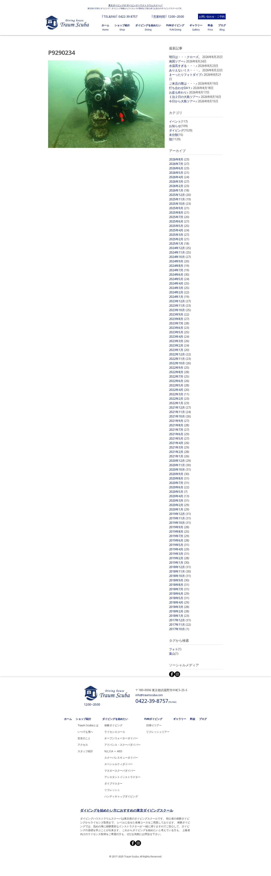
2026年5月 (179, 173)
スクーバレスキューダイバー (121, 757)
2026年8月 (179, 159)
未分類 (176, 135)
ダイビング (180, 130)
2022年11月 (180, 359)
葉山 (173, 654)
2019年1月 (179, 562)
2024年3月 (179, 288)
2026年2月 (179, 186)
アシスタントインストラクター (122, 777)
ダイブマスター (113, 783)
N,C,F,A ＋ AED (113, 751)
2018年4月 (179, 602)
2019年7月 (179, 536)
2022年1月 (179, 403)
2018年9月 (179, 580)
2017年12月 (180, 620)
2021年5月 (179, 438)
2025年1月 (179, 243)
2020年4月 (179, 496)
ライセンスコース (114, 731)
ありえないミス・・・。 (185, 70)
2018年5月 (179, 598)
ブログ (203, 719)
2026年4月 (179, 177)
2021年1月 (179, 456)
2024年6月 (179, 274)
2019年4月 (179, 549)
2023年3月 (179, 341)
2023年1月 (179, 350)
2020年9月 (179, 474)
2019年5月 (179, 545)
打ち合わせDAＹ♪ (180, 88)
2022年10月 (180, 363)
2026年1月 (179, 190)
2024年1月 (179, 297)
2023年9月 (179, 314)
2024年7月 (179, 270)
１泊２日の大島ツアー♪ (184, 97)
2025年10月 (180, 204)
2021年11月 (180, 412)
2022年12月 (180, 354)
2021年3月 (179, 447)
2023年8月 (179, 319)
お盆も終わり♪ (178, 92)
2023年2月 (179, 345)
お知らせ (178, 126)
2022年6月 (179, 381)
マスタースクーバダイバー (119, 770)
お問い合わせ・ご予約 (212, 16)
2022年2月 (179, 399)
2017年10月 (179, 629)
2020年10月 (180, 469)
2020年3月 (179, 500)
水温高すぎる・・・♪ (183, 66)
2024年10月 (180, 257)
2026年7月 (179, 164)
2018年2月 (179, 611)
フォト (175, 649)
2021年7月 (179, 430)
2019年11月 (180, 518)
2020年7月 (179, 483)
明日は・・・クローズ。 (185, 57)
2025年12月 (180, 195)
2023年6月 (179, 328)
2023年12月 (180, 301)
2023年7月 (179, 323)
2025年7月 (179, 217)
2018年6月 (179, 594)
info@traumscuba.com (149, 695)
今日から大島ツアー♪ (183, 101)
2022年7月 (179, 376)
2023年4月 (179, 337)
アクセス (83, 744)
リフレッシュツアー (157, 731)
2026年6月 (179, 168)
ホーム (68, 719)
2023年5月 (179, 332)
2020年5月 (178, 492)
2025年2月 (179, 239)
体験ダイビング (113, 725)
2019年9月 (179, 527)
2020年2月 (179, 505)
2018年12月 (180, 567)
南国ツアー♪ (177, 61)
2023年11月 (180, 306)
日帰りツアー (154, 725)
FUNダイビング (153, 719)
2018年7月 (179, 589)
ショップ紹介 (83, 719)
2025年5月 (179, 226)
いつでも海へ (85, 731)
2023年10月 (180, 310)
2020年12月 (180, 461)
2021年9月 (179, 421)
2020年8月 (179, 478)
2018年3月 (179, 607)
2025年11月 (180, 199)
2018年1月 (179, 616)
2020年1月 (179, 509)
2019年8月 (179, 531)
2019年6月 (179, 540)
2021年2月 (179, 452)
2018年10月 (180, 576)
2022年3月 (179, 394)
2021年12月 (180, 407)
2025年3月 (179, 235)
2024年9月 (179, 261)
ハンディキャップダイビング (121, 796)
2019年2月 (179, 558)
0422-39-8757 (128, 17)
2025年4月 (179, 230)
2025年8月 (179, 212)
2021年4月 (179, 443)
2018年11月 (180, 571)
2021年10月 (180, 416)
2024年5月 (179, 279)
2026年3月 (179, 181)
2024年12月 (180, 248)
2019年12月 (180, 514)
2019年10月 (180, 523)
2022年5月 (179, 385)
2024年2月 (179, 292)
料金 (192, 719)
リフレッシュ (112, 790)
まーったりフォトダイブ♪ (186, 75)
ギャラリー (179, 719)
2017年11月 (180, 625)
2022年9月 (179, 368)
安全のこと (84, 738)
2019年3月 (179, 554)
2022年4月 (179, 390)
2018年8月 (179, 585)
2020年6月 (179, 487)
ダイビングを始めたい (115, 719)
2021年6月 (179, 434)
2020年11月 (180, 465)
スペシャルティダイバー (118, 764)
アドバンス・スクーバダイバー (122, 744)
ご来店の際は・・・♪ (183, 83)
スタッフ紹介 (85, 751)
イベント (178, 121)
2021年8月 (179, 425)
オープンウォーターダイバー (121, 738)
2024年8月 (179, 266)
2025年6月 (179, 221)
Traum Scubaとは (88, 725)
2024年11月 (180, 252)
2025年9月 (179, 208)
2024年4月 (179, 283)
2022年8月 (179, 372)
